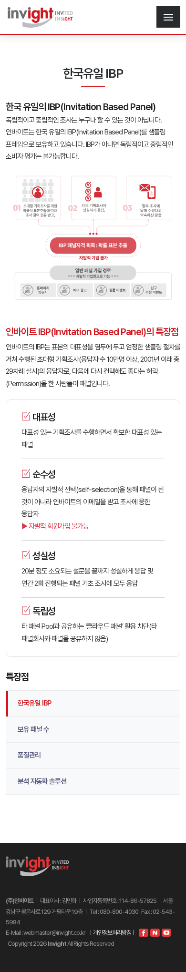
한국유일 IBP (34, 703)
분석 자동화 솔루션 (42, 781)
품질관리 (29, 755)
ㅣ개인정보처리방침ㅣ (112, 932)
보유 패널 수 (33, 729)
